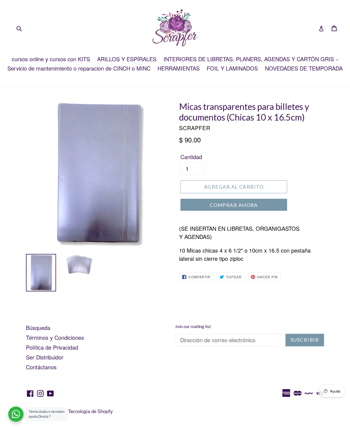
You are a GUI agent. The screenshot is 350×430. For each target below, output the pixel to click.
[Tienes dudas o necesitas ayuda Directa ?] (16, 414)
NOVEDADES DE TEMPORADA (304, 68)
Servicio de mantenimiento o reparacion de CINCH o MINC (78, 68)
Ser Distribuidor (44, 357)
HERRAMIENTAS (179, 68)
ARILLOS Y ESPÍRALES (126, 59)
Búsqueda (38, 328)
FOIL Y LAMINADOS (232, 68)
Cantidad (191, 157)
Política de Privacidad (52, 347)
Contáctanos (41, 367)
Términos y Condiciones (55, 337)
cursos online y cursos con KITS (51, 59)
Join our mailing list (193, 326)
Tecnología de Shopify (90, 411)
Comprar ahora (234, 205)
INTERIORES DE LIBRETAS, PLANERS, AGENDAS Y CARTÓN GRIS (250, 59)
